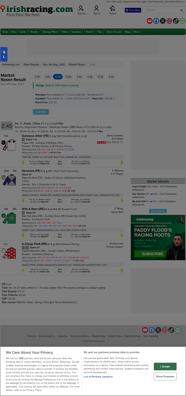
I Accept (165, 366)
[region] (93, 371)
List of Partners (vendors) (98, 376)
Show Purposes (165, 376)
